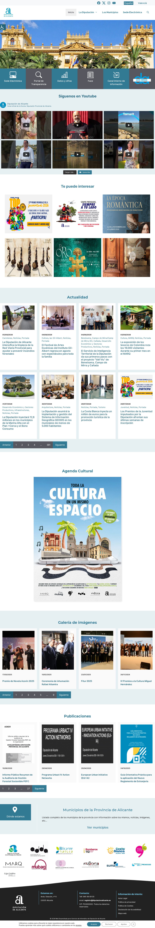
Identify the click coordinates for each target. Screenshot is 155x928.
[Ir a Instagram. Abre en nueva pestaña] (109, 3)
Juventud (124, 407)
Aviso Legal (122, 898)
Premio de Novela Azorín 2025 (18, 681)
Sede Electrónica (132, 12)
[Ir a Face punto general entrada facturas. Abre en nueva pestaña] (90, 78)
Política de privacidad (126, 902)
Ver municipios (97, 827)
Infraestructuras (22, 410)
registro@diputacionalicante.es (97, 900)
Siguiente (60, 445)
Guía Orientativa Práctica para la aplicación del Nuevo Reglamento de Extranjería (136, 778)
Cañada (97, 341)
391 (48, 445)
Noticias (17, 338)
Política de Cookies (125, 906)
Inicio (71, 12)
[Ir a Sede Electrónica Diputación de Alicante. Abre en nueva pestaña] (13, 78)
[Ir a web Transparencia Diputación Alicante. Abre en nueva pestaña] (39, 78)
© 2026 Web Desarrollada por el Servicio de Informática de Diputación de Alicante (77, 919)
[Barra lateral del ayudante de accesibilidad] (3, 27)
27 (28, 788)
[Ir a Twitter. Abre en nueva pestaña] (104, 3)
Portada (25, 338)
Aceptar (94, 924)
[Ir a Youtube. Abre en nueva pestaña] (114, 3)
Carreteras (7, 338)
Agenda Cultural (77, 471)
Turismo (101, 407)
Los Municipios (110, 12)
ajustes (78, 925)
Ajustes (124, 924)
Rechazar (109, 924)
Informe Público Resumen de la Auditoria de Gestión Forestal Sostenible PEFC (17, 778)
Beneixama (86, 338)
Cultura (45, 338)
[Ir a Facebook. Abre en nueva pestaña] (99, 3)
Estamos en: (47, 893)
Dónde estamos (15, 816)
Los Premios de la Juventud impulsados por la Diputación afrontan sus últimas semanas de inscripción (136, 417)
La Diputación (86, 12)
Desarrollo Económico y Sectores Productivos (96, 344)
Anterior (6, 445)
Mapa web (122, 913)
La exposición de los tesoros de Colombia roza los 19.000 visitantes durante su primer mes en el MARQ (135, 348)
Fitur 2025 (86, 681)
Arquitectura (47, 407)
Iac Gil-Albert (56, 338)
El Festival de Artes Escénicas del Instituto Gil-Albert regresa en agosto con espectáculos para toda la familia (58, 351)
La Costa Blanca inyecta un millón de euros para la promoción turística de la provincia (96, 416)
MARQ (131, 338)
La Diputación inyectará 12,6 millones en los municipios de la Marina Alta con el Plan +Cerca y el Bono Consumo (18, 423)
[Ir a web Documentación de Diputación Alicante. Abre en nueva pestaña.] (65, 78)
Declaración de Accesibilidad (129, 909)
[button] (147, 12)
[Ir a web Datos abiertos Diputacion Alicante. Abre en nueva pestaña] (142, 78)
